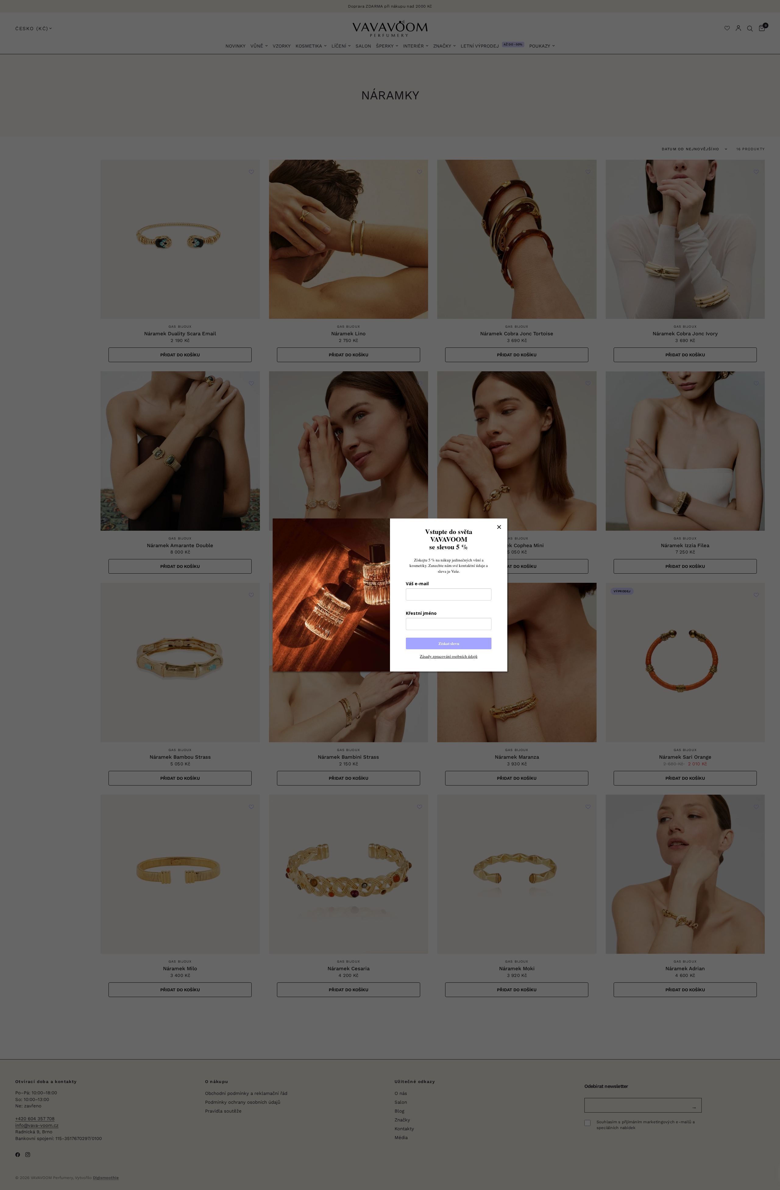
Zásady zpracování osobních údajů (448, 656)
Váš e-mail (417, 583)
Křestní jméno (421, 613)
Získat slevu (448, 643)
